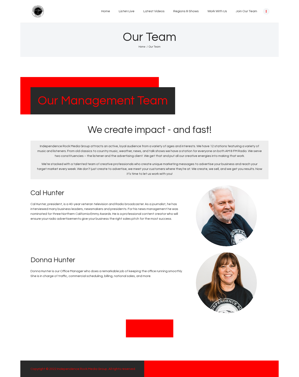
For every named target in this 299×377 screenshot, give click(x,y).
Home (142, 46)
